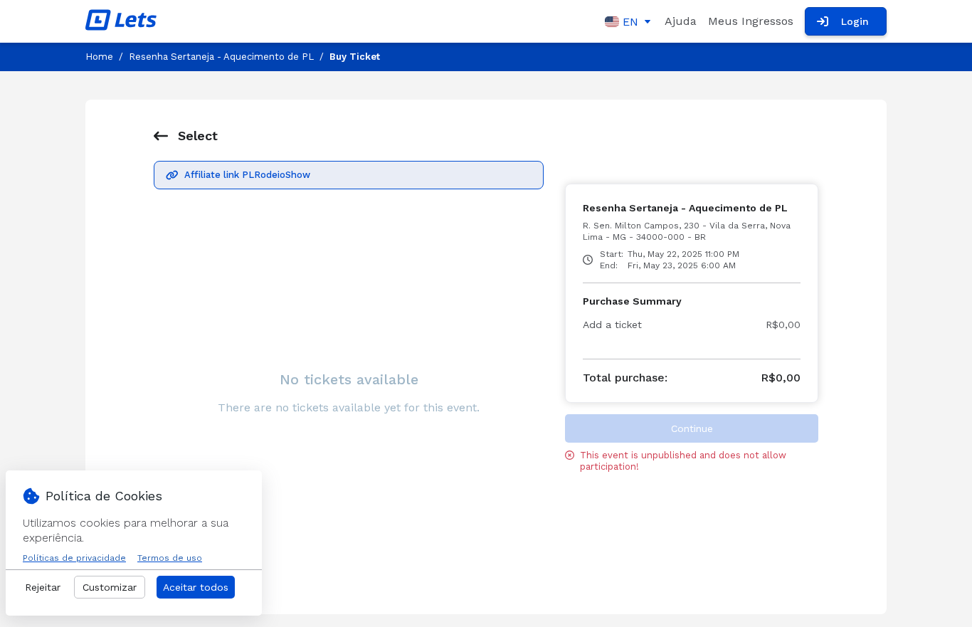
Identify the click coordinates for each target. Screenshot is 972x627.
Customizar (110, 587)
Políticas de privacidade (74, 558)
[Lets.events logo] (121, 21)
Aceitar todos (195, 587)
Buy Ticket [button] (354, 56)
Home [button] (99, 56)
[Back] (161, 136)
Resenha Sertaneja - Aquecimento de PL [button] (221, 56)
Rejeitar (42, 587)
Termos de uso (169, 558)
